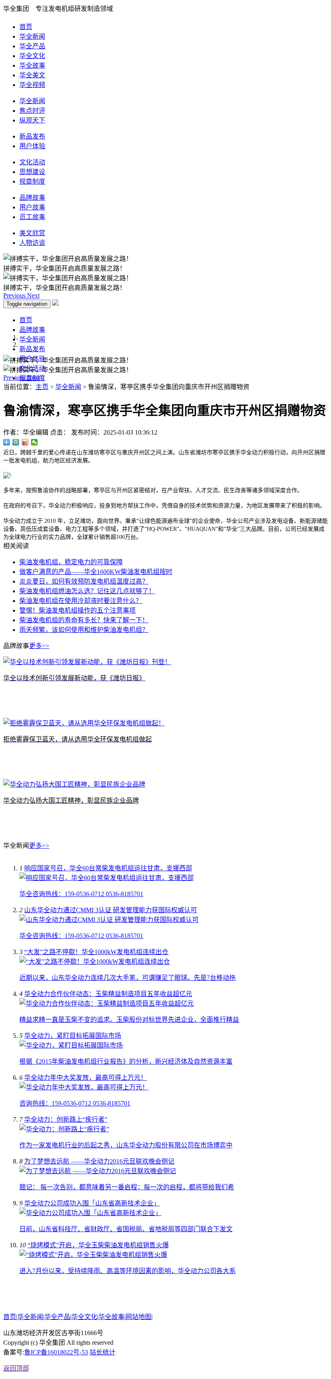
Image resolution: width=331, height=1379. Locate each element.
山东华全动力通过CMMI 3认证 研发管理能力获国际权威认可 (110, 910)
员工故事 (32, 216)
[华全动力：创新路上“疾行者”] (64, 1129)
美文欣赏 (32, 233)
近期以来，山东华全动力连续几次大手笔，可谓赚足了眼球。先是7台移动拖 (127, 977)
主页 (42, 386)
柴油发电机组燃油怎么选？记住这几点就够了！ (87, 591)
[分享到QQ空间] (16, 442)
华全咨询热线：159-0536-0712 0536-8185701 (81, 893)
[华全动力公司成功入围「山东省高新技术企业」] (90, 1212)
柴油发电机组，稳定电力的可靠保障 (71, 562)
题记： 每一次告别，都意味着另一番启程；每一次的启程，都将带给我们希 (126, 1187)
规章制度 (32, 181)
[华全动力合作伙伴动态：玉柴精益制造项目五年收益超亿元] (106, 1003)
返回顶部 (16, 1368)
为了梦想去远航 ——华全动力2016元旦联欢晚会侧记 (99, 1161)
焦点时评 (32, 110)
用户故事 (32, 207)
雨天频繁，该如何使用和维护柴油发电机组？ (84, 629)
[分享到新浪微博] (25, 442)
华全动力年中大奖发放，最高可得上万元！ (85, 1077)
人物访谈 (32, 242)
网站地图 (138, 1316)
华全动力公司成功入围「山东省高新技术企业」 (92, 1203)
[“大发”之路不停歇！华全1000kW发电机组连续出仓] (94, 961)
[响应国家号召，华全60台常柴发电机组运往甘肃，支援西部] (106, 877)
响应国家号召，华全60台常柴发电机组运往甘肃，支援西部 (108, 868)
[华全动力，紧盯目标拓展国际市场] (71, 1045)
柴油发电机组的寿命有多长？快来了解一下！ (84, 620)
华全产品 (32, 46)
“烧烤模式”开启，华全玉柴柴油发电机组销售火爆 (98, 1245)
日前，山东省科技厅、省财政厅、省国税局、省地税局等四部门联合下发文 (126, 1229)
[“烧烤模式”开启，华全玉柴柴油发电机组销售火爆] (93, 1254)
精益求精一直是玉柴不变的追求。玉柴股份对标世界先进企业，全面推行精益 (129, 1019)
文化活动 (32, 162)
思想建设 (32, 171)
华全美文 (32, 75)
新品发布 (32, 136)
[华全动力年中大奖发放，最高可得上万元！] (84, 1087)
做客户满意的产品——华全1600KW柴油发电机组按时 (95, 571)
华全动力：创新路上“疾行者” (65, 1119)
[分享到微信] (34, 442)
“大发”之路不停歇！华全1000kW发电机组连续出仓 (96, 951)
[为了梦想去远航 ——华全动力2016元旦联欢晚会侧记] (97, 1171)
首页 (25, 26)
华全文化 (32, 55)
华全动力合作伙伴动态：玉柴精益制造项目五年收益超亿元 (108, 993)
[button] (15, 295)
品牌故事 (32, 197)
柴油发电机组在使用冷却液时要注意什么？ (80, 600)
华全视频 (32, 84)
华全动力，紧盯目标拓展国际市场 (72, 1035)
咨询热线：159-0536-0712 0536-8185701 (74, 1103)
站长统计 (102, 1352)
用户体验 (32, 146)
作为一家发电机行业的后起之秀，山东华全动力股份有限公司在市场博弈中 (126, 1145)
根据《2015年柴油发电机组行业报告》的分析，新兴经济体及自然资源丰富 (126, 1061)
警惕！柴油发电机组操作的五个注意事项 (77, 610)
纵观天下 (32, 120)
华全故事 (32, 65)
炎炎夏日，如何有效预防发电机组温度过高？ (84, 581)
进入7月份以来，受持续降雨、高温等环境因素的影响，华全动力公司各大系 (127, 1270)
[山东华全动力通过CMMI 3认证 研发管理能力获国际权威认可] (109, 919)
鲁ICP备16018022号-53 (56, 1352)
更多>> (39, 645)
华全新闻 (32, 36)
